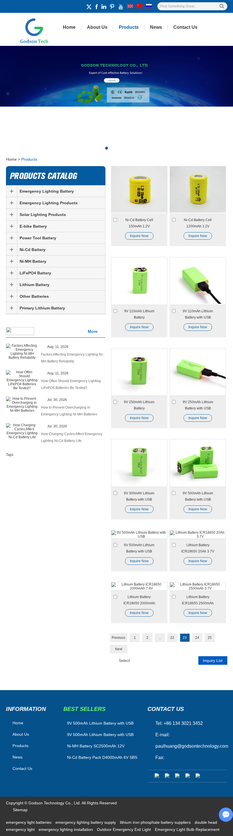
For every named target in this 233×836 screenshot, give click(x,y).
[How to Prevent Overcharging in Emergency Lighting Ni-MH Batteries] (22, 405)
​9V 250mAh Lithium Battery (139, 405)
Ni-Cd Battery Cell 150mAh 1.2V (139, 223)
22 (172, 638)
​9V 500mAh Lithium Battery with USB (139, 548)
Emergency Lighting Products (49, 203)
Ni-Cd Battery (32, 249)
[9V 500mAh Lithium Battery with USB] (198, 463)
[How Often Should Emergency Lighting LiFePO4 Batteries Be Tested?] (22, 380)
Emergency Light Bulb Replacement (187, 829)
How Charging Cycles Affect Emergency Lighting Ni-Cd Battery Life (71, 437)
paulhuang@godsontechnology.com (191, 746)
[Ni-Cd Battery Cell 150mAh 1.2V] (139, 190)
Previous (118, 638)
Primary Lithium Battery (42, 308)
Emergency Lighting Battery (47, 191)
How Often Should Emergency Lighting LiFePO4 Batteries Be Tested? (71, 384)
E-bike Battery (33, 226)
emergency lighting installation (66, 829)
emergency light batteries (29, 822)
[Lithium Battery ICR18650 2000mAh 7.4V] (139, 586)
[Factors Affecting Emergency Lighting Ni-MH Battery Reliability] (22, 352)
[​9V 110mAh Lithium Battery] (139, 281)
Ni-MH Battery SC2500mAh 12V (95, 746)
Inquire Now (139, 236)
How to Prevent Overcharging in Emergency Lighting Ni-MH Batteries (69, 410)
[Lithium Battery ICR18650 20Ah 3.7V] (198, 534)
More (92, 331)
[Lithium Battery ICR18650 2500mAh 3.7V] (198, 586)
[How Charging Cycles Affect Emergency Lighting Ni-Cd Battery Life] (22, 431)
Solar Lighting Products (43, 214)
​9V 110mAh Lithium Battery (139, 314)
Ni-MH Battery (33, 261)
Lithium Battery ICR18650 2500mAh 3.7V (198, 600)
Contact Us (185, 27)
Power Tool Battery (38, 238)
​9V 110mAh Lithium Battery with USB (198, 314)
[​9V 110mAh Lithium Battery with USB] (198, 281)
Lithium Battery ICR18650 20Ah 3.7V (197, 548)
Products (129, 27)
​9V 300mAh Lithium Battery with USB (139, 496)
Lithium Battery (34, 284)
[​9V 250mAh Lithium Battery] (139, 372)
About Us (97, 27)
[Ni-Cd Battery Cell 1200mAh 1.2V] (198, 190)
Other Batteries (34, 296)
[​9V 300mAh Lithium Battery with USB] (139, 463)
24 (197, 638)
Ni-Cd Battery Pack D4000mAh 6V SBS (102, 757)
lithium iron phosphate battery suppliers (156, 822)
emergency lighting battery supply (86, 822)
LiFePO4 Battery (35, 273)
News (156, 27)
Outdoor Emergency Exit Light (124, 829)
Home (69, 27)
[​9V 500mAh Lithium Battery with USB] (139, 534)
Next (118, 649)
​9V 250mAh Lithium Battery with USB (198, 405)
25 (210, 638)
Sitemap (20, 810)
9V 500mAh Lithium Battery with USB (198, 496)
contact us (165, 709)
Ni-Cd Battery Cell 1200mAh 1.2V (198, 223)
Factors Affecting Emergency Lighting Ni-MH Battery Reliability (72, 357)
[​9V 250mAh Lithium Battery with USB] (198, 372)
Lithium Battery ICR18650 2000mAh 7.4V (139, 600)
